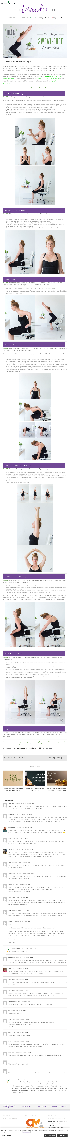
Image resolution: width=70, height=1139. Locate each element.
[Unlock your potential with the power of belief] (35, 778)
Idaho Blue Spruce (52, 79)
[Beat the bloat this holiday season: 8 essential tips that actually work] (57, 778)
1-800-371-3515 (63, 1121)
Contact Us (26, 1107)
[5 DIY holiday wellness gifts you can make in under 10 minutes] (13, 778)
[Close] (67, 1130)
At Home (16, 748)
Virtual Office (42, 1107)
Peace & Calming (9, 79)
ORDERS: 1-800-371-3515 (9, 1107)
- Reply (32, 803)
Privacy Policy (26, 1132)
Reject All (62, 1135)
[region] (35, 1133)
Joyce (10, 910)
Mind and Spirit (36, 748)
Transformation (8, 83)
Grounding (59, 76)
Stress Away (49, 76)
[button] (61, 17)
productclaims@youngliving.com (23, 1090)
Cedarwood (40, 79)
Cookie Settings (6, 1135)
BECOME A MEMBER (59, 1107)
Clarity (53, 81)
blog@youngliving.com (59, 1118)
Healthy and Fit (25, 748)
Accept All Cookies (50, 1135)
